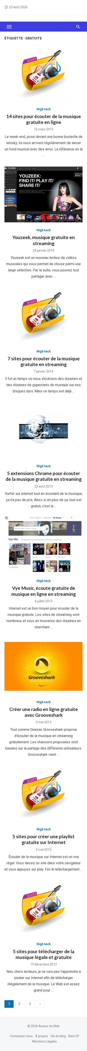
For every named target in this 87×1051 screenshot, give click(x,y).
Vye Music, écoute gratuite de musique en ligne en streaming (43, 590)
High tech (44, 109)
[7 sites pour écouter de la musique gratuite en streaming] (43, 315)
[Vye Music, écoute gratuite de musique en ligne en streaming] (43, 545)
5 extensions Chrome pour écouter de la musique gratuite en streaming (44, 476)
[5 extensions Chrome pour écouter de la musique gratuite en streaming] (43, 430)
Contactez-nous (21, 1036)
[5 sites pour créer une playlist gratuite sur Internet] (43, 793)
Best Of (73, 1036)
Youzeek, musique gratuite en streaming (43, 240)
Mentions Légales (44, 1041)
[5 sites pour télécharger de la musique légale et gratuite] (43, 908)
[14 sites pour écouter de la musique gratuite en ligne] (43, 73)
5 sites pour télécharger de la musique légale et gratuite (43, 954)
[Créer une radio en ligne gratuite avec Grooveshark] (43, 666)
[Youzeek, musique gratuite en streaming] (43, 194)
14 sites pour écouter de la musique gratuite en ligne (43, 119)
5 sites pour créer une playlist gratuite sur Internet (43, 839)
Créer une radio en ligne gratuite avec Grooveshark (43, 712)
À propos (41, 1036)
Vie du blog (58, 1036)
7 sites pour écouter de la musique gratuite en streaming (44, 361)
